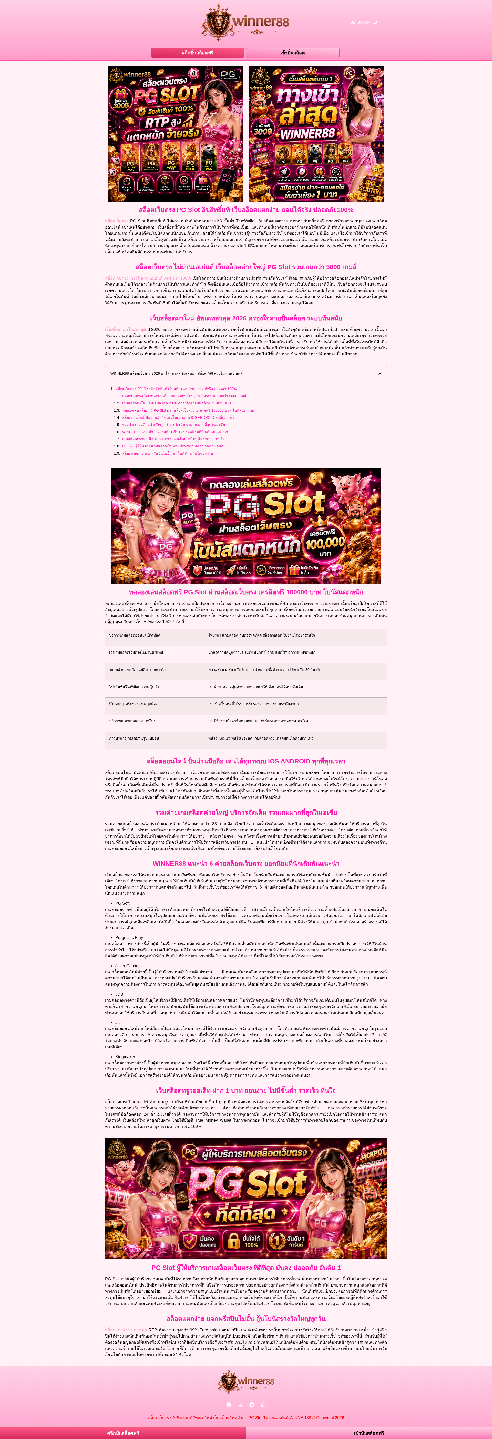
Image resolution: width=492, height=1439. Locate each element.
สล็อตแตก (117, 1330)
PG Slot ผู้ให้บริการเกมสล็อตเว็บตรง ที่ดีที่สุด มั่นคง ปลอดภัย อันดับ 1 (175, 446)
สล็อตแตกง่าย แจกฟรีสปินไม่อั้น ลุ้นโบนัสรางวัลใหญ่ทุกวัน (167, 453)
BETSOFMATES (364, 22)
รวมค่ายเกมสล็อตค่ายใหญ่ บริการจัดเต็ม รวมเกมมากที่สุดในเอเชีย (173, 425)
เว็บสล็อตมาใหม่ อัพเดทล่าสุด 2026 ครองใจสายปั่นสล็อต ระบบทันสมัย (177, 403)
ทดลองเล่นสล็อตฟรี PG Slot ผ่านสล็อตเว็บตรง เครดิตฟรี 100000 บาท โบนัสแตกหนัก (188, 410)
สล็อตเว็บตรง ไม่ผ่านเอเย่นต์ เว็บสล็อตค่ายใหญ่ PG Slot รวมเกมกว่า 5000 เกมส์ (184, 396)
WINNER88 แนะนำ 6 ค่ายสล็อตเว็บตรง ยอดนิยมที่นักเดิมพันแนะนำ (175, 432)
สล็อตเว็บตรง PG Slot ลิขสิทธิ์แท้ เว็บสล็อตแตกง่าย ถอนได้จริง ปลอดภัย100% (176, 389)
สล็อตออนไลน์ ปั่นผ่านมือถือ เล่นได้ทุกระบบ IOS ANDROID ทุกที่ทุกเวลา (178, 417)
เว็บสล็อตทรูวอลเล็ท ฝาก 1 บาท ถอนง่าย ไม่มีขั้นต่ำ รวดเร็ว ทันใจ (173, 439)
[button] (380, 373)
